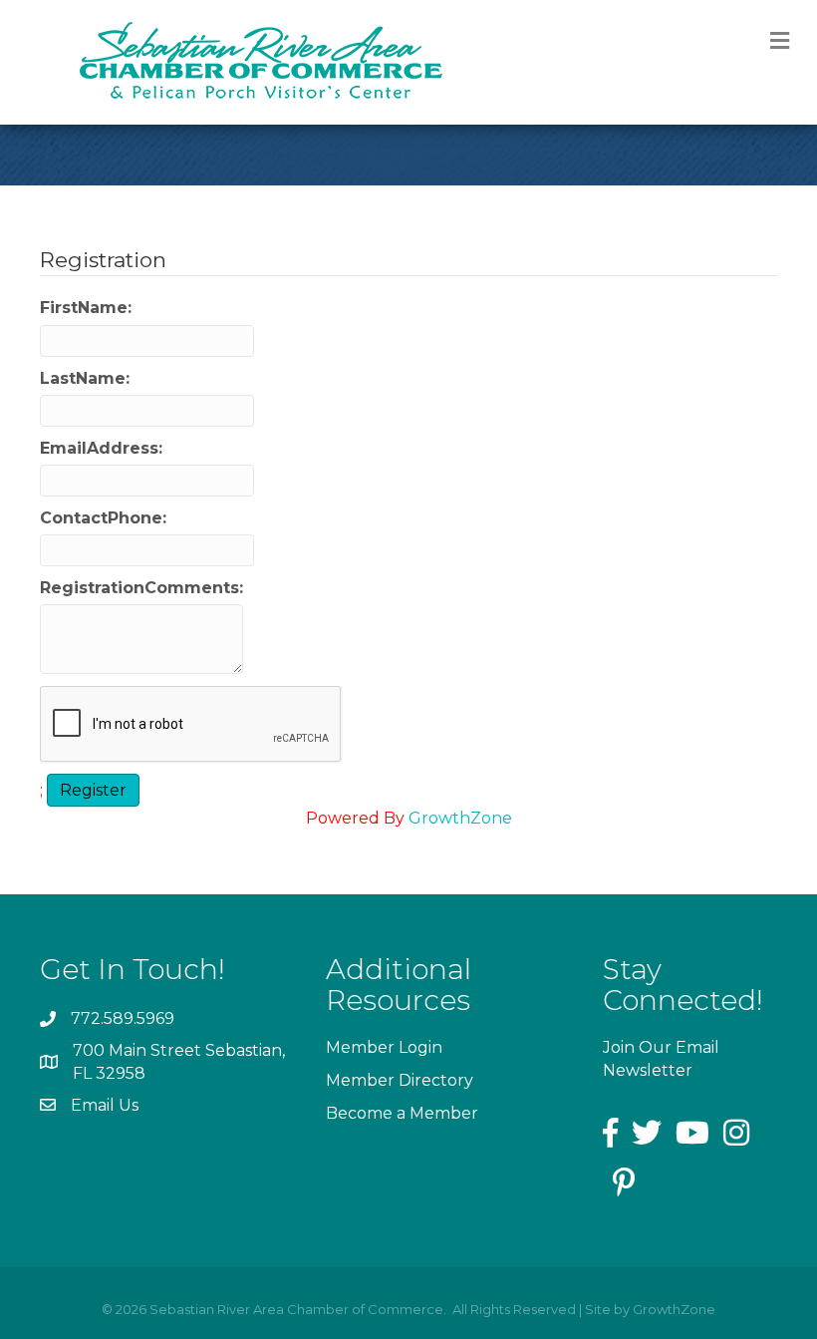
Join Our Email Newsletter (661, 1059)
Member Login (384, 1047)
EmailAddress (99, 448)
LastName (83, 378)
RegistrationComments (139, 587)
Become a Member (402, 1113)
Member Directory (399, 1080)
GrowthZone (460, 818)
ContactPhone (101, 517)
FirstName (84, 307)
